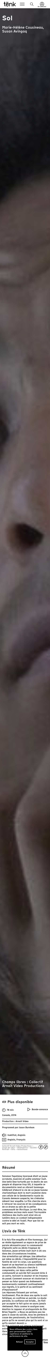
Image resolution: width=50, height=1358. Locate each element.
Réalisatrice (22, 1147)
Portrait (6, 1149)
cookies (29, 1329)
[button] (31, 4)
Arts (13, 1149)
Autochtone (22, 1149)
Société (33, 1147)
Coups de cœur (9, 1147)
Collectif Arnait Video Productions (17, 1146)
